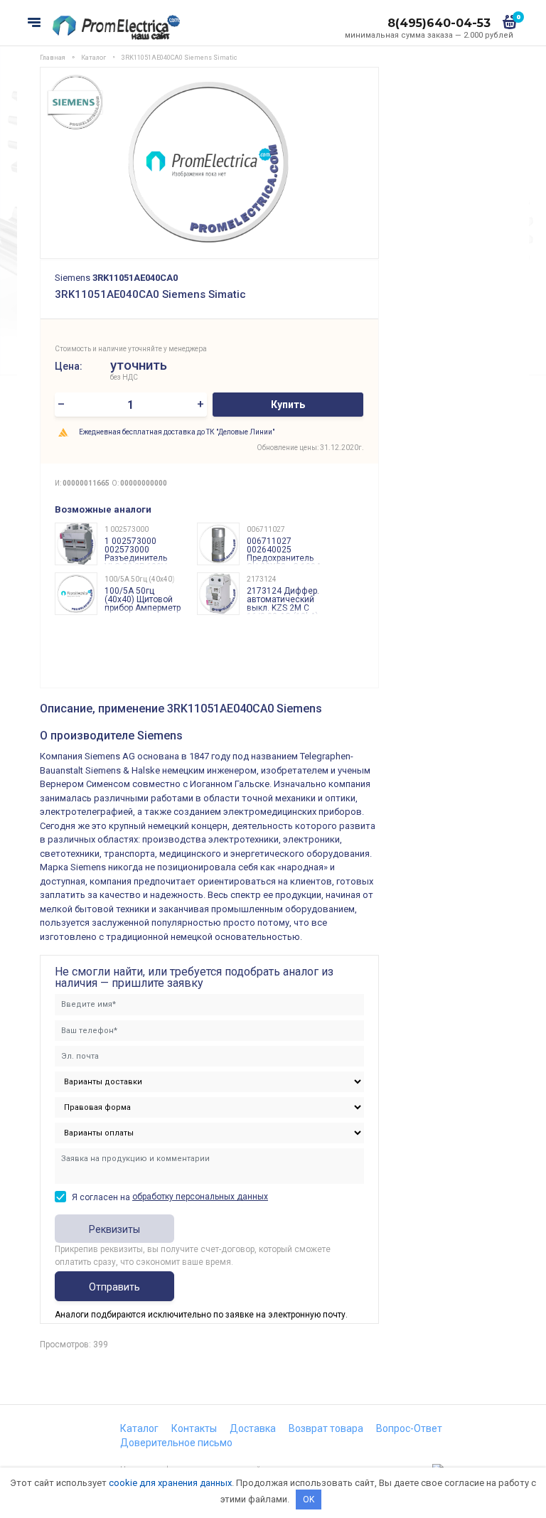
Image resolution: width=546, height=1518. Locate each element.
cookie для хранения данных (170, 1482)
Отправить (114, 1287)
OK (308, 1499)
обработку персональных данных (200, 1197)
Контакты (194, 1428)
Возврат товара (326, 1428)
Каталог (139, 1428)
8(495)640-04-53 (439, 23)
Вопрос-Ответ (409, 1428)
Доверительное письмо (176, 1442)
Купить (288, 404)
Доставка (253, 1428)
